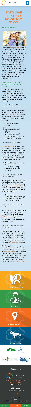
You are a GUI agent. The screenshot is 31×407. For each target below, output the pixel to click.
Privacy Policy (6, 400)
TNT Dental (25, 400)
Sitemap (15, 399)
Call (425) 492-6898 (15, 385)
